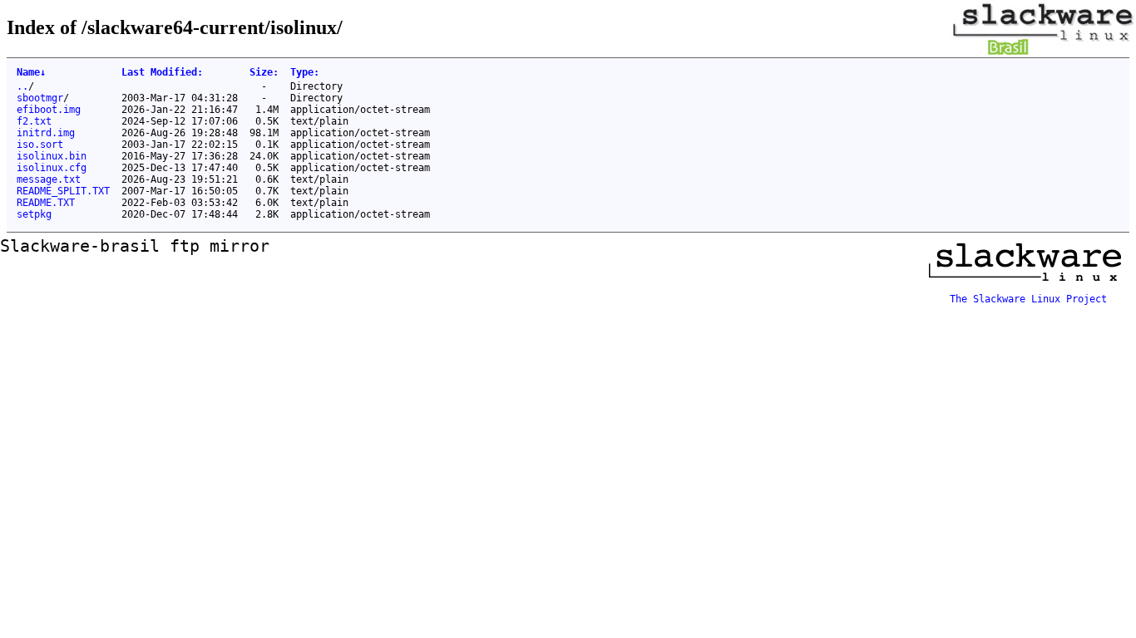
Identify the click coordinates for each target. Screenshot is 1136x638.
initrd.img (46, 133)
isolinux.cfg (51, 168)
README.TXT (46, 203)
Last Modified (162, 72)
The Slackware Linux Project (1028, 299)
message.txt (49, 179)
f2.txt (34, 121)
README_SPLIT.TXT (63, 191)
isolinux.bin (51, 156)
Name (31, 72)
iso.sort (40, 144)
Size (264, 72)
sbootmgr (40, 98)
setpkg (34, 214)
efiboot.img (49, 109)
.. (22, 86)
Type (304, 72)
